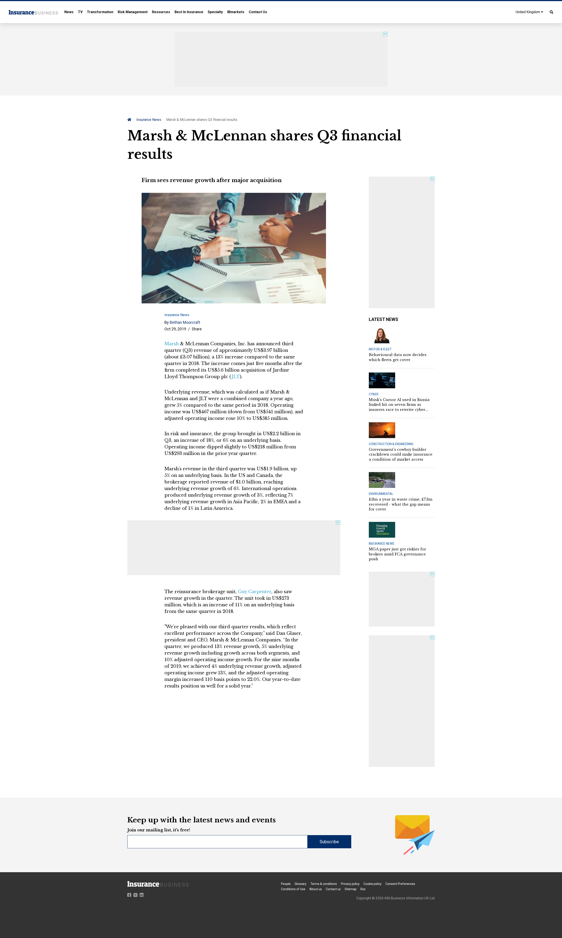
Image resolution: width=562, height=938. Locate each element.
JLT (236, 376)
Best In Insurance (189, 12)
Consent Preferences (400, 884)
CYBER (373, 394)
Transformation (100, 12)
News (69, 12)
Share (197, 329)
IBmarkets (235, 12)
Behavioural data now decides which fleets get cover (398, 357)
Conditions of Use (293, 889)
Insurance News (148, 120)
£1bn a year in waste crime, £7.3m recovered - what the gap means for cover (400, 504)
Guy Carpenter (254, 591)
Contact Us (258, 12)
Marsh (171, 343)
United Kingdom (528, 12)
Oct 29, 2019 (175, 329)
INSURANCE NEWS (381, 543)
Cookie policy (373, 884)
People (286, 884)
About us (315, 889)
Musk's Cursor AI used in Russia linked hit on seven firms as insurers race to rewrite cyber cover (399, 404)
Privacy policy (350, 884)
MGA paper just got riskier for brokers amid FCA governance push (397, 554)
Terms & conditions (323, 884)
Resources (161, 12)
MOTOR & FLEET (380, 349)
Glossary (300, 884)
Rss (363, 889)
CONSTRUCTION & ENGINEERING (391, 444)
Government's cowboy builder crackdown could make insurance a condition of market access (400, 454)
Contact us (333, 889)
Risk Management (133, 12)
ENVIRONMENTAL (381, 494)
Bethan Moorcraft (185, 322)
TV (80, 12)
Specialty (215, 12)
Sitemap (351, 889)
